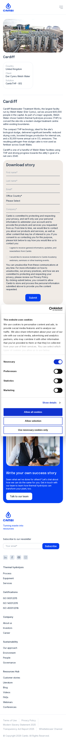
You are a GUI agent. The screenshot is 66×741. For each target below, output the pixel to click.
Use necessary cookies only (33, 430)
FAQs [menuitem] (5, 697)
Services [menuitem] (7, 583)
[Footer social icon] (5, 557)
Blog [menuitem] (5, 687)
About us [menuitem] (7, 623)
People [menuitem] (6, 657)
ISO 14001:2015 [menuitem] (10, 603)
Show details (49, 402)
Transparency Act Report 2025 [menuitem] (18, 729)
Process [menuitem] (7, 573)
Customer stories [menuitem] (11, 677)
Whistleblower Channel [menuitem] (50, 729)
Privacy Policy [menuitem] (28, 720)
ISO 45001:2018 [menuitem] (11, 608)
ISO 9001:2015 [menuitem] (10, 598)
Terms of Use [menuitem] (10, 720)
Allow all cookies (33, 412)
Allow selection (33, 421)
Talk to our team (19, 496)
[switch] (58, 371)
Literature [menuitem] (8, 682)
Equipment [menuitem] (8, 578)
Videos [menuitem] (6, 692)
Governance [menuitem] (9, 662)
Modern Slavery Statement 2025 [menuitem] (19, 724)
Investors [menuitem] (7, 628)
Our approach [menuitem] (10, 648)
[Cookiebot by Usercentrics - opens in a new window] (49, 309)
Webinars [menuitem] (8, 702)
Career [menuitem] (6, 633)
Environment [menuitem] (9, 652)
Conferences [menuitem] (9, 707)
